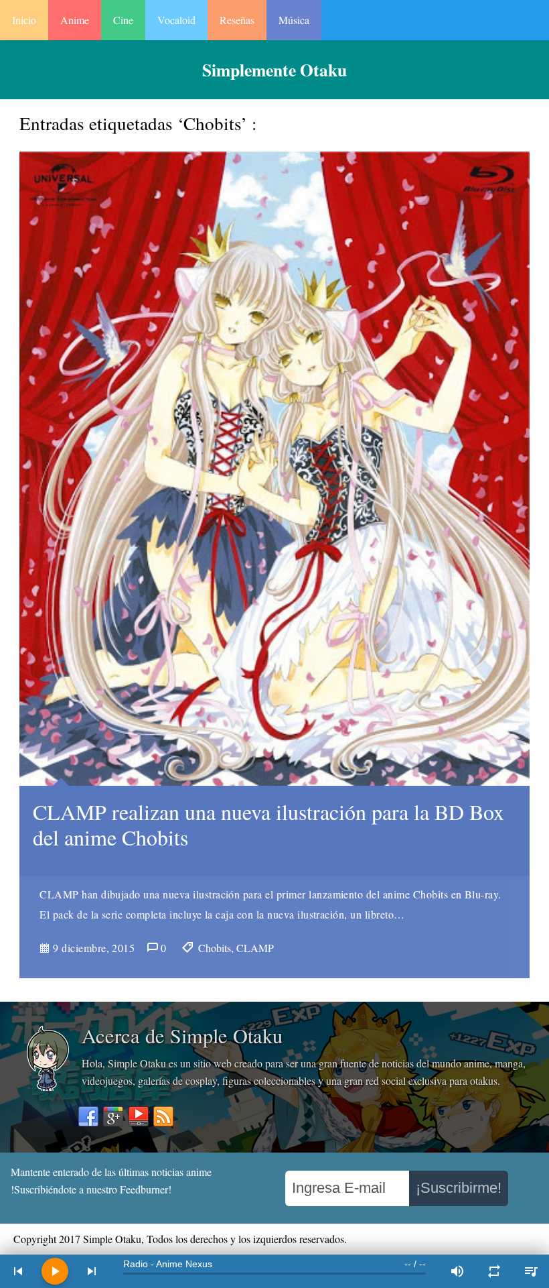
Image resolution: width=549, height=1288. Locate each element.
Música (294, 20)
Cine (123, 20)
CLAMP (255, 948)
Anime (74, 20)
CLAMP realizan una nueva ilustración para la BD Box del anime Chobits (268, 824)
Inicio (24, 20)
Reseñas (237, 20)
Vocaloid (176, 20)
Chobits (214, 948)
